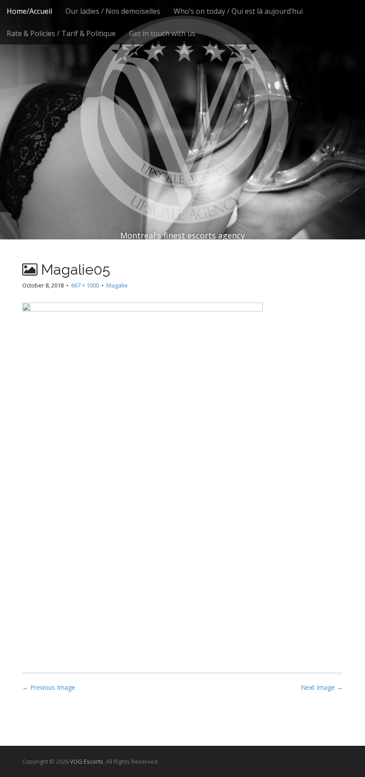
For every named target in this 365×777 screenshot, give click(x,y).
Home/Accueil (29, 11)
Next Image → (322, 687)
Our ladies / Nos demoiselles (112, 11)
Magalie (117, 285)
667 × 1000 (85, 285)
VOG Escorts (86, 761)
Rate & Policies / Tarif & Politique (61, 33)
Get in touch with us (162, 33)
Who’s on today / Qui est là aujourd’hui (238, 11)
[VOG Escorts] (182, 102)
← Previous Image (48, 687)
